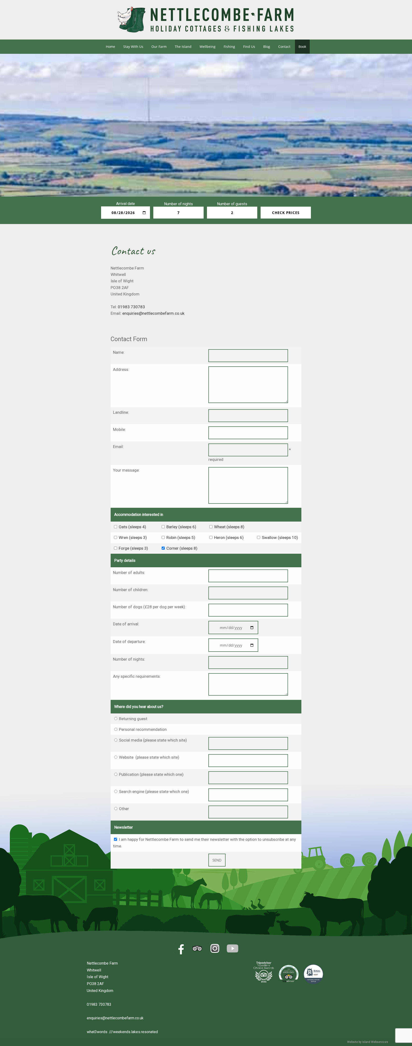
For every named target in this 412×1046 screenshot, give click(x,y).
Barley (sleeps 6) (181, 526)
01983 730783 (131, 306)
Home (110, 46)
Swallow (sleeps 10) (280, 537)
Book (302, 46)
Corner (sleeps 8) (181, 548)
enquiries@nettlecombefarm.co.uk (153, 313)
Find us (249, 46)
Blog (266, 46)
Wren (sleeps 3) (133, 537)
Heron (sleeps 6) (229, 537)
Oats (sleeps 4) (132, 526)
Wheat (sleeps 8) (229, 526)
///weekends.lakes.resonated (133, 1032)
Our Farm (159, 46)
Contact (284, 46)
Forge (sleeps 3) (133, 548)
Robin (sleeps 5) (180, 537)
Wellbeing (208, 46)
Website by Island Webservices (367, 1042)
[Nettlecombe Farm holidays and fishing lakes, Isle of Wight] (206, 37)
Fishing (229, 46)
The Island (183, 46)
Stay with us (133, 46)
